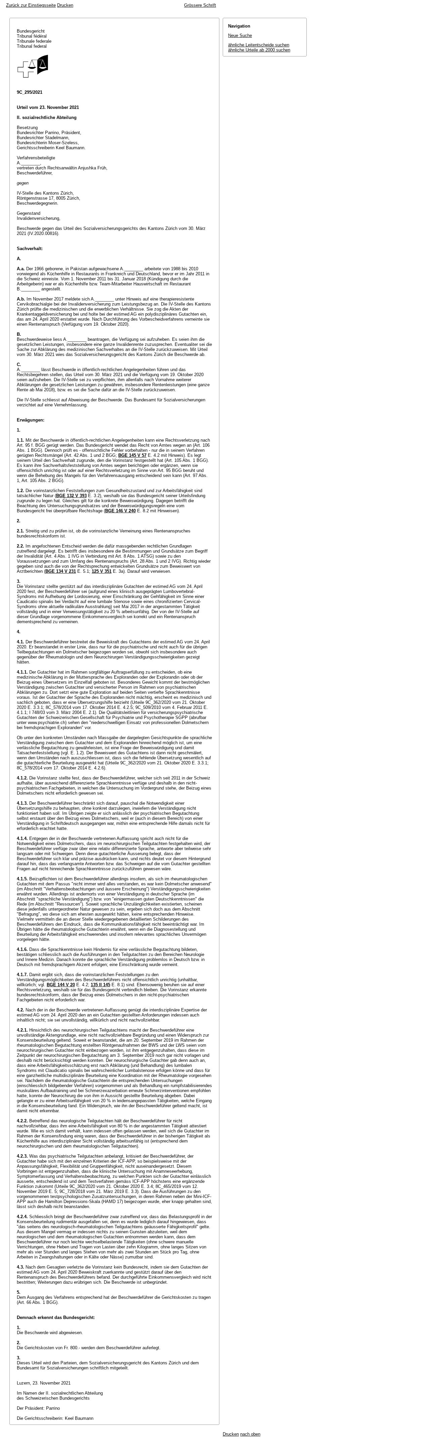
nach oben (250, 1434)
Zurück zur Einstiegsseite (31, 5)
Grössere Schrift (200, 5)
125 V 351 (102, 571)
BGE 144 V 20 (61, 984)
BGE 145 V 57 (132, 455)
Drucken (65, 5)
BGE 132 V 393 (71, 495)
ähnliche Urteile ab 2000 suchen (259, 49)
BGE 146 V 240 (120, 510)
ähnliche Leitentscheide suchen (258, 44)
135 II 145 (100, 984)
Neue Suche (240, 35)
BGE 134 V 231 (60, 571)
